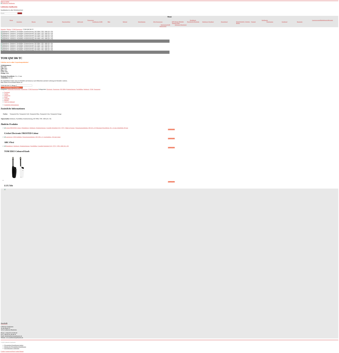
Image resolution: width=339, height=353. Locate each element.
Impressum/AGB (165, 25)
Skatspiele (299, 22)
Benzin (34, 22)
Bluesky (6, 100)
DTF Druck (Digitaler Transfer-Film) (178, 22)
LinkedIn (6, 98)
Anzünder (19, 22)
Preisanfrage (171, 129)
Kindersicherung (71, 89)
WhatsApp (7, 95)
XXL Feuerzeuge (158, 22)
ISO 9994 (63, 89)
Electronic (49, 89)
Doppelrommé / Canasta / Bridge (243, 22)
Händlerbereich (324, 20)
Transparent (97, 89)
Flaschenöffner (66, 22)
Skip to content (5, 1)
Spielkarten (265, 20)
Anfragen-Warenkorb (181, 25)
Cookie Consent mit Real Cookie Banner (12, 351)
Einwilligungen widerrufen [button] (11, 348)
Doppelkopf (224, 22)
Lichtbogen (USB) (97, 22)
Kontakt (330, 20)
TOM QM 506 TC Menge (8, 85)
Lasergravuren (316, 20)
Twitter (6, 94)
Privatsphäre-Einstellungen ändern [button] (13, 345)
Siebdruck (86, 89)
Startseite (3, 29)
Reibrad (125, 22)
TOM (91, 89)
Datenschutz (163, 26)
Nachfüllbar (79, 89)
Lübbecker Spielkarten (9, 7)
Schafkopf (284, 22)
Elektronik (50, 22)
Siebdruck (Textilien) (208, 22)
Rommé (253, 22)
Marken (9, 29)
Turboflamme (141, 22)
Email (6, 97)
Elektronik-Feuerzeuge (14, 89)
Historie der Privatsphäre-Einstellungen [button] (15, 347)
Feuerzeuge (90, 20)
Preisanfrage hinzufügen (11, 87)
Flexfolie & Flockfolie (193, 22)
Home (11, 20)
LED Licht (80, 22)
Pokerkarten (270, 22)
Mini (109, 22)
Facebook (7, 92)
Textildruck (193, 20)
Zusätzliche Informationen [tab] (11, 105)
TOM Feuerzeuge (17, 29)
